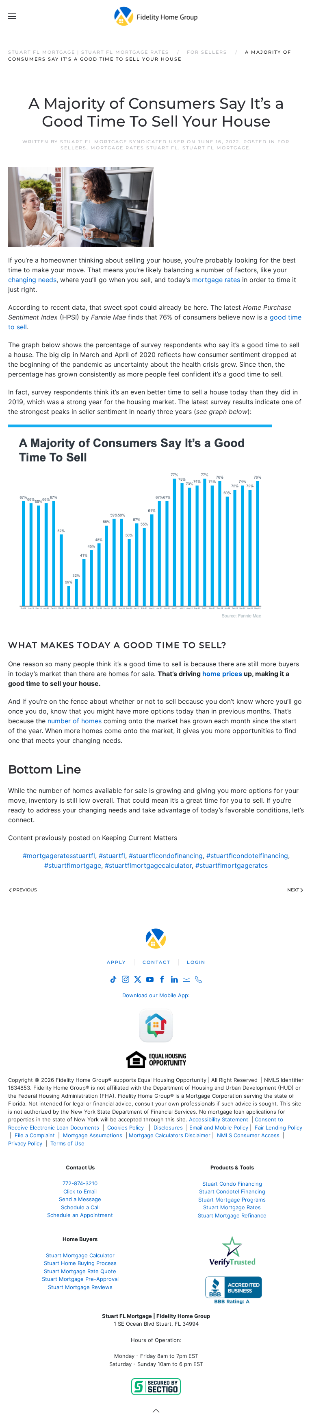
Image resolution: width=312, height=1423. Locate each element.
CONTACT (156, 962)
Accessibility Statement (218, 1119)
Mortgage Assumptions (92, 1135)
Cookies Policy (126, 1127)
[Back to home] (156, 16)
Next (293, 890)
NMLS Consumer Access (248, 1135)
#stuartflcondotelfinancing (247, 856)
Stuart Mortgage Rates (232, 1207)
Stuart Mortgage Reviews (80, 1287)
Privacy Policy (25, 1143)
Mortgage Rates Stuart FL (134, 148)
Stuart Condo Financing (232, 1183)
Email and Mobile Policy (218, 1127)
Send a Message (80, 1199)
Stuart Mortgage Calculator (80, 1255)
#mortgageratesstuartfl (59, 856)
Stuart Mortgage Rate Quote (80, 1271)
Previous (25, 890)
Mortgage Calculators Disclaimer (169, 1135)
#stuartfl (112, 856)
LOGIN (196, 962)
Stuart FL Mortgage (215, 148)
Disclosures (168, 1127)
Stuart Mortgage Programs (232, 1199)
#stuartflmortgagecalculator (148, 865)
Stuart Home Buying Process (80, 1263)
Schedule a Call (80, 1207)
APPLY (116, 962)
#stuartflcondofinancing (166, 856)
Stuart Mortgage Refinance (232, 1215)
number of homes (75, 721)
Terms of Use (68, 1143)
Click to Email (80, 1191)
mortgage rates (216, 280)
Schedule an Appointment (80, 1215)
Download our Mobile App (155, 995)
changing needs (32, 280)
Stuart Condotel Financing (232, 1191)
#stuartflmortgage (72, 865)
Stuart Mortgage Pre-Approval (80, 1279)
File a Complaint (35, 1135)
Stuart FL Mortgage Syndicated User (122, 141)
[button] (12, 16)
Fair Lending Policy (278, 1127)
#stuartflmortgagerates (231, 865)
